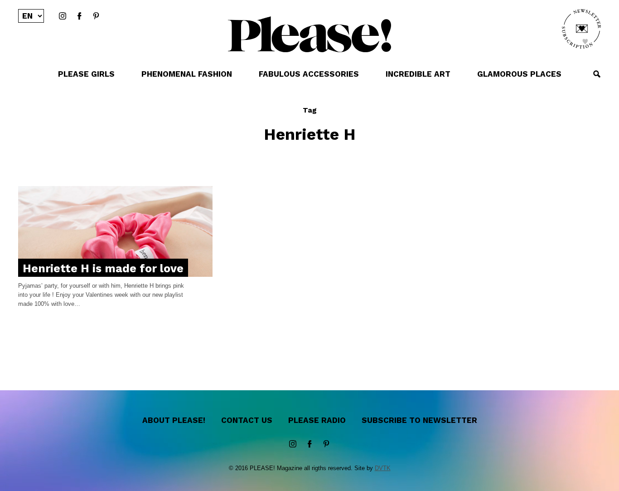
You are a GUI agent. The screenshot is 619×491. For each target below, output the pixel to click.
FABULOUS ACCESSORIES (309, 74)
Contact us (246, 420)
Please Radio (317, 420)
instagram (62, 16)
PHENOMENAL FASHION (186, 74)
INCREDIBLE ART (418, 74)
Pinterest (96, 16)
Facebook (79, 16)
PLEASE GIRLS (86, 74)
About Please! (173, 420)
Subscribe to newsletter (419, 420)
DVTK (383, 468)
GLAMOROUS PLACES (519, 74)
